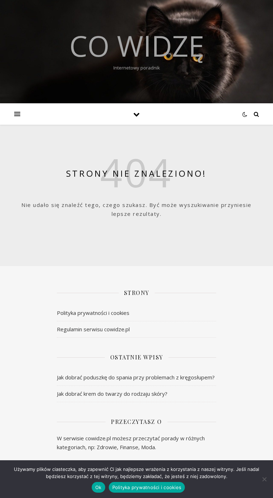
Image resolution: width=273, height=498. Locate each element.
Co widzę (136, 45)
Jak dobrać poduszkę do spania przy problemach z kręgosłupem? (136, 377)
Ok (98, 487)
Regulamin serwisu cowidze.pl (93, 329)
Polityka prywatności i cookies (93, 312)
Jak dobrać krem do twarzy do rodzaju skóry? (112, 393)
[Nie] (264, 479)
